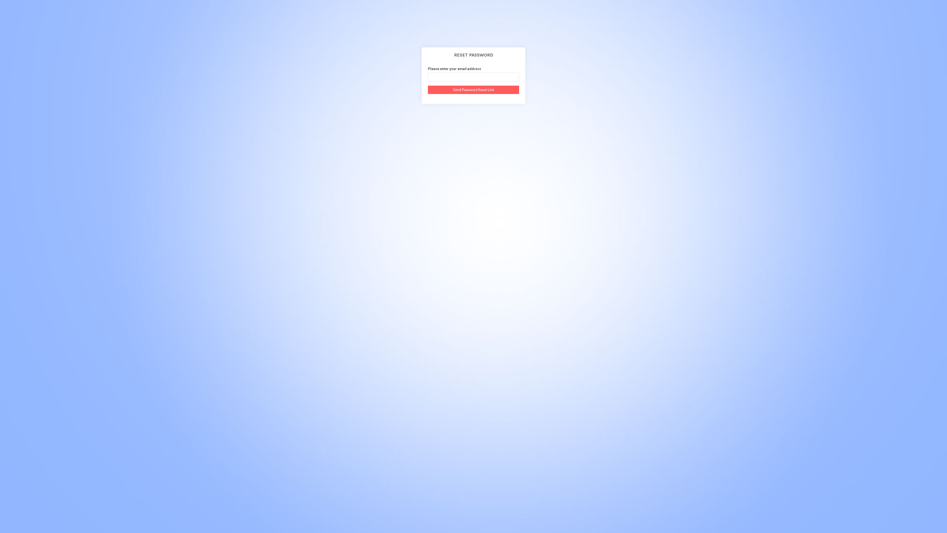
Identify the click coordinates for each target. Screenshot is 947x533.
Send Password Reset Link (473, 90)
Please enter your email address (454, 69)
